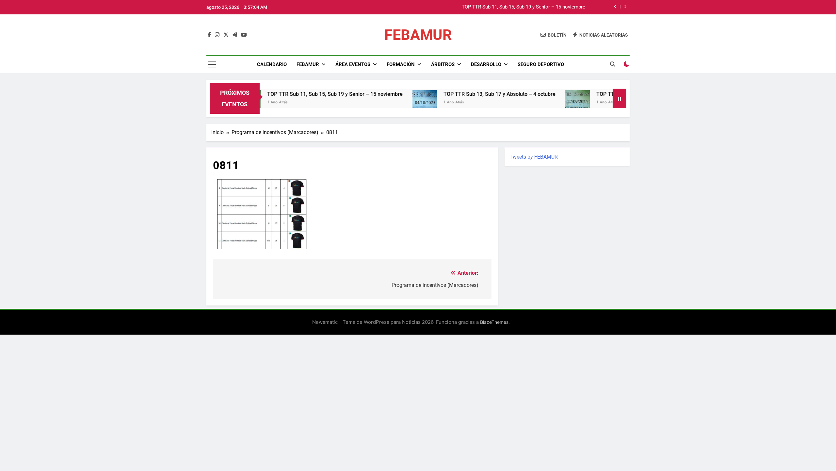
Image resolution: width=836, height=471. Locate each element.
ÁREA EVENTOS (352, 64)
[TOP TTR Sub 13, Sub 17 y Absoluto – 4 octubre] (410, 102)
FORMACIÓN (401, 64)
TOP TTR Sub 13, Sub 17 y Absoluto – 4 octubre (485, 94)
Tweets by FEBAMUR (533, 157)
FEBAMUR (418, 35)
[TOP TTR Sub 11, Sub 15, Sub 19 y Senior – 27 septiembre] (563, 102)
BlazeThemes (494, 322)
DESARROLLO (486, 64)
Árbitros (443, 64)
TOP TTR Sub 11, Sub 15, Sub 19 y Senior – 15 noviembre (523, 7)
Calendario (272, 64)
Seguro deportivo (541, 64)
